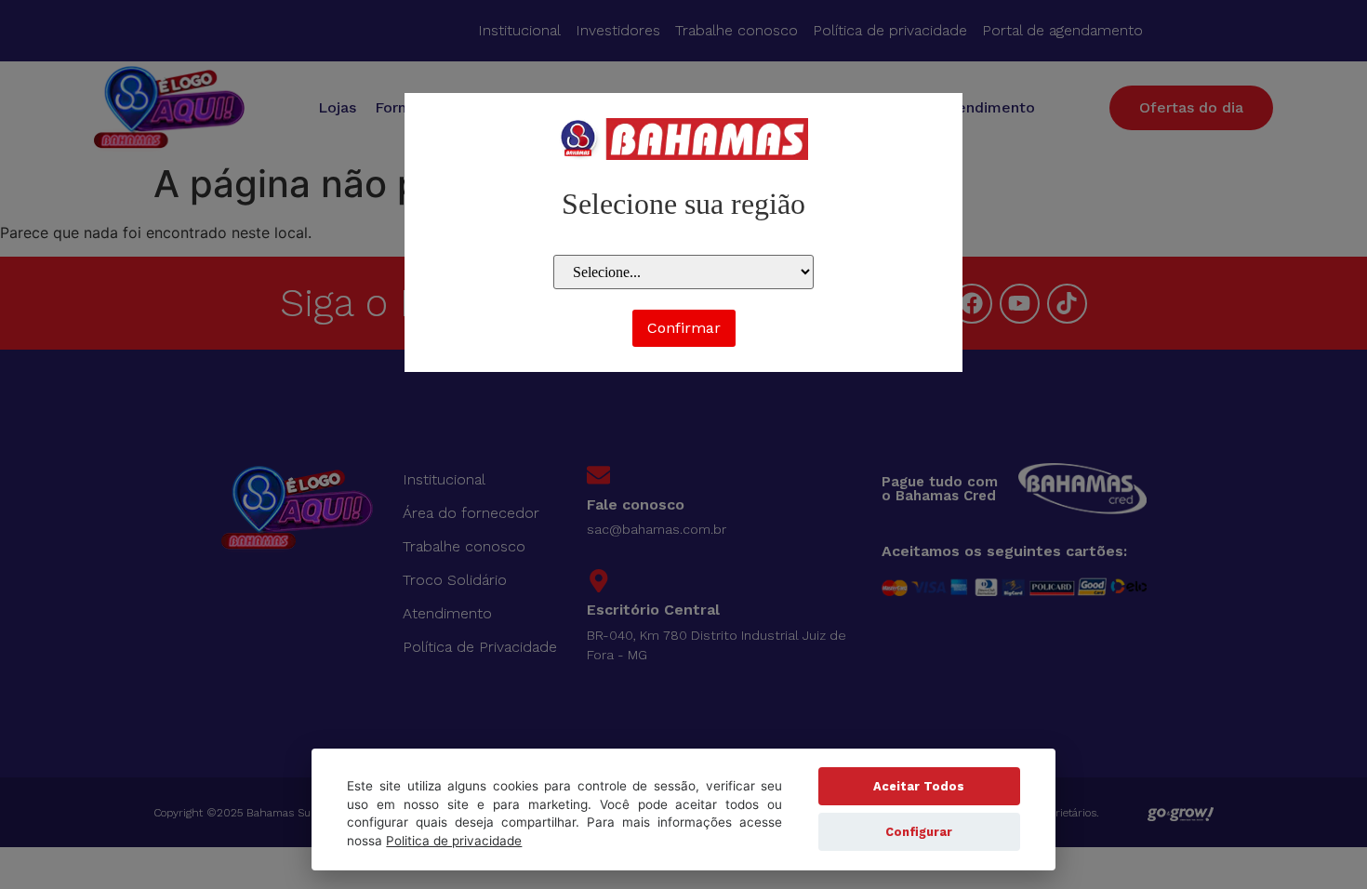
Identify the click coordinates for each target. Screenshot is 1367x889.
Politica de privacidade (454, 840)
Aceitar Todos (918, 786)
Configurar (918, 832)
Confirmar (684, 328)
